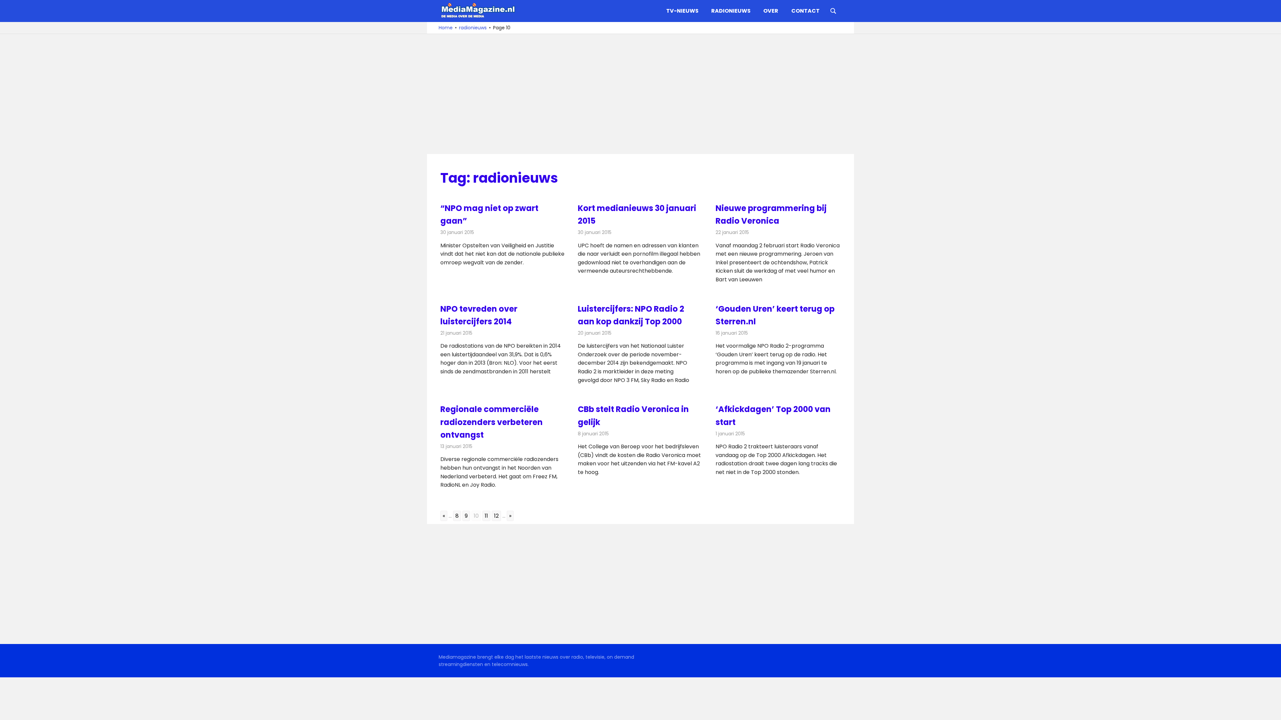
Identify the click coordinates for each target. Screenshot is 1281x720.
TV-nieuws (682, 11)
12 (496, 516)
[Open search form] (833, 10)
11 (486, 516)
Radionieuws (731, 11)
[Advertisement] (640, 94)
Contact (805, 11)
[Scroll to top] (1271, 710)
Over (770, 11)
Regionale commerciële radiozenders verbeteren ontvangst (491, 422)
